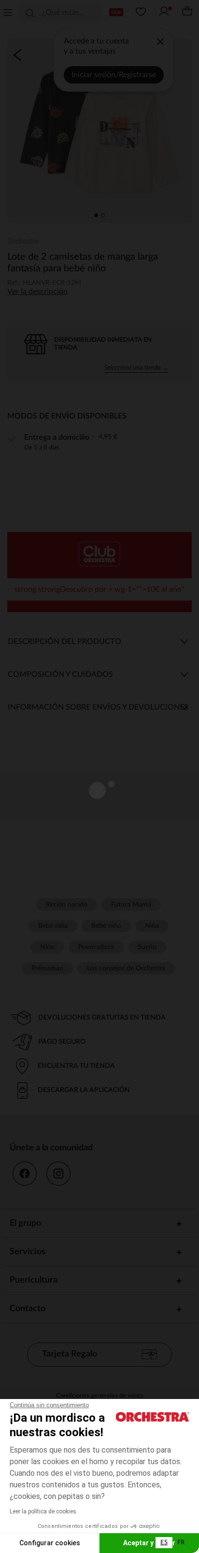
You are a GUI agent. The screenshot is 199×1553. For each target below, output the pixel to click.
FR (181, 1542)
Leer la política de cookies (43, 1511)
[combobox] (164, 1542)
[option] (180, 1542)
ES (164, 1542)
